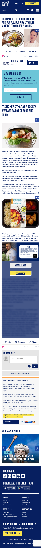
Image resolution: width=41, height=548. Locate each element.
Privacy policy (28, 539)
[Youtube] (23, 476)
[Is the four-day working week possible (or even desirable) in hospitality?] (20, 448)
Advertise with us (28, 505)
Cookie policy (13, 539)
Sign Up (6, 503)
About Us (6, 500)
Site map (25, 517)
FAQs (24, 514)
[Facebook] (5, 476)
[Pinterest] (18, 476)
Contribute (20, 273)
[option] (20, 448)
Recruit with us (8, 514)
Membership (7, 505)
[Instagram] (9, 476)
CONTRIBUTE (31, 3)
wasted (31, 152)
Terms (20, 539)
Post (34, 366)
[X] (14, 476)
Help (24, 512)
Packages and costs (10, 517)
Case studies (26, 503)
